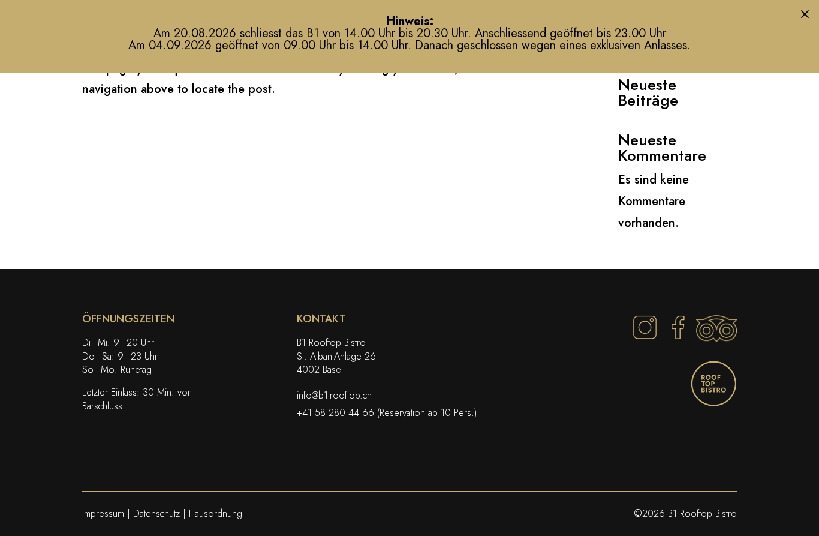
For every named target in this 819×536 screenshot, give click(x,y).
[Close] (805, 14)
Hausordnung (217, 513)
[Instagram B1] (645, 338)
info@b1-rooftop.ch (336, 395)
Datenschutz (156, 513)
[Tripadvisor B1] (716, 338)
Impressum (104, 513)
